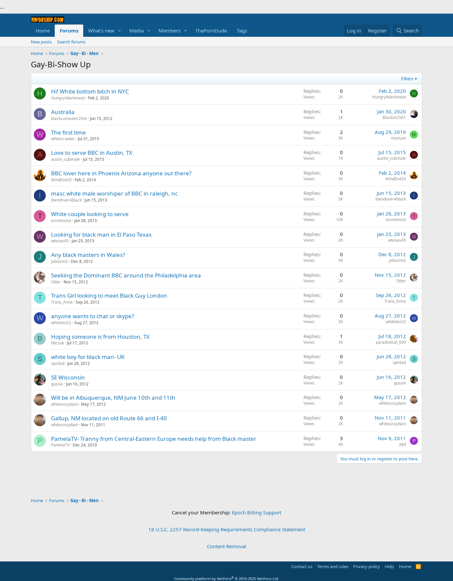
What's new (101, 30)
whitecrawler (63, 139)
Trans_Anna (62, 302)
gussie (57, 384)
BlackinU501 (394, 117)
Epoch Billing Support (256, 512)
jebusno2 (59, 261)
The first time (68, 132)
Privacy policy (366, 566)
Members (169, 30)
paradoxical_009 (391, 342)
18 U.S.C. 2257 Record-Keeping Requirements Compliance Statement (226, 529)
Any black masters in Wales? (88, 255)
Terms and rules (332, 566)
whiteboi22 (61, 322)
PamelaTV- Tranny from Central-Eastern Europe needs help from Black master (153, 438)
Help (389, 566)
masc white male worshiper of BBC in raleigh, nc (114, 193)
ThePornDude (211, 30)
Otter (56, 282)
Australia (63, 112)
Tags (242, 30)
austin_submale (65, 159)
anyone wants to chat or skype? (92, 316)
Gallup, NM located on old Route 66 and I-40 (109, 418)
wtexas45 (60, 241)
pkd (402, 444)
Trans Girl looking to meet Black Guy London (109, 295)
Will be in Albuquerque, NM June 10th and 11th (113, 397)
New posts (41, 42)
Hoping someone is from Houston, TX (100, 336)
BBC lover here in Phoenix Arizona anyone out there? (121, 173)
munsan (398, 138)
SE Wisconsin (68, 377)
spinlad (57, 363)
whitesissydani (64, 404)
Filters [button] (407, 79)
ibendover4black (66, 200)
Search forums (71, 42)
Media (136, 30)
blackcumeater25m (69, 118)
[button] (119, 31)
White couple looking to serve (90, 214)
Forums (69, 30)
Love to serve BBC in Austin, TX (91, 152)
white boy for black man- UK (88, 357)
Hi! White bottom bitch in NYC (90, 91)
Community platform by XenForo (226, 578)
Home (43, 30)
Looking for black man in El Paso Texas (101, 234)
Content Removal (226, 546)
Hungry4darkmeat (68, 98)
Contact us (301, 566)
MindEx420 (61, 180)
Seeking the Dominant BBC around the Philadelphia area (126, 275)
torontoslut (61, 220)
